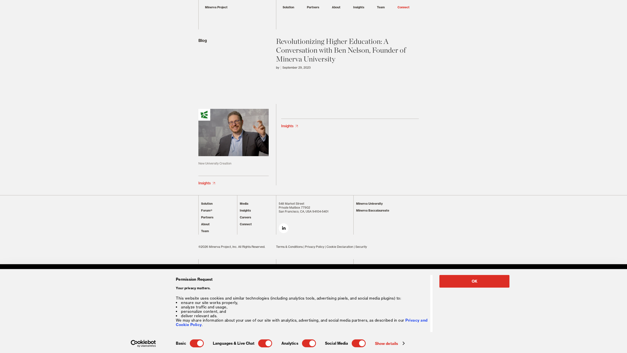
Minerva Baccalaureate (372, 210)
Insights (358, 7)
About (336, 7)
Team (381, 7)
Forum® (206, 210)
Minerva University (369, 203)
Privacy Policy (314, 247)
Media (244, 203)
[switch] (265, 343)
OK (474, 281)
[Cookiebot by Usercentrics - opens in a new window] (143, 343)
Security (361, 247)
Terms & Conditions (289, 247)
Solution (288, 7)
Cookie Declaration (339, 247)
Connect (404, 7)
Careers (245, 217)
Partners (313, 7)
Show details (386, 343)
